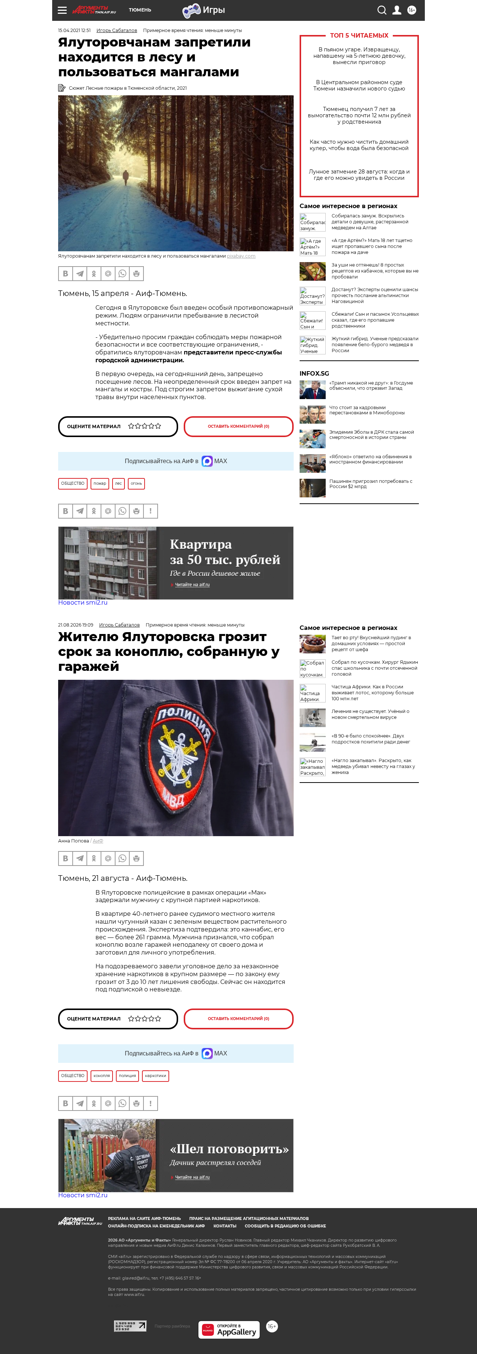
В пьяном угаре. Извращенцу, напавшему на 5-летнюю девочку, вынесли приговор (359, 56)
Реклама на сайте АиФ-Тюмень (144, 1218)
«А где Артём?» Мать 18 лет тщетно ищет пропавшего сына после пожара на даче (372, 246)
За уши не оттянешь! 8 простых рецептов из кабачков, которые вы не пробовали (375, 271)
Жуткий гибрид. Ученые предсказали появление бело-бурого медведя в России (375, 344)
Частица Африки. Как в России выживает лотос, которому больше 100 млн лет (373, 692)
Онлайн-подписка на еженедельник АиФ (156, 1226)
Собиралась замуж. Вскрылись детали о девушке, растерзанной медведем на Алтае (370, 221)
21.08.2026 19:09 (75, 625)
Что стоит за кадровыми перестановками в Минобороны (367, 410)
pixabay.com (241, 256)
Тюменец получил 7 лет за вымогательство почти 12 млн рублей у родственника (359, 115)
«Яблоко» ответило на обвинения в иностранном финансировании (370, 459)
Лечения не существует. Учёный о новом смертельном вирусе (371, 714)
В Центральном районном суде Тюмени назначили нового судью (359, 85)
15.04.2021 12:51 (74, 30)
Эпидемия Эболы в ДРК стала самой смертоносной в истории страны (371, 435)
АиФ (98, 841)
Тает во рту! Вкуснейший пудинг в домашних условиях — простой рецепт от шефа (371, 643)
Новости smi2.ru (83, 602)
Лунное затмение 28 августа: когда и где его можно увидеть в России (359, 175)
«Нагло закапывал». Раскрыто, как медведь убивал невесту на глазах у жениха (373, 766)
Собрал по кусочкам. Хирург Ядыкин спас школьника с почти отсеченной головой (375, 668)
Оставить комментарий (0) (238, 426)
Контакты (225, 1226)
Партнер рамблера (172, 1326)
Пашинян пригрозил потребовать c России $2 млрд (371, 484)
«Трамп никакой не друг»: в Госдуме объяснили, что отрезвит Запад (371, 385)
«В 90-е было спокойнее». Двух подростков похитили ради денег (371, 739)
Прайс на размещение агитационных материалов (249, 1218)
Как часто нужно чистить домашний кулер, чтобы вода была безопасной (359, 145)
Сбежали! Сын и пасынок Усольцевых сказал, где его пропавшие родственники (375, 320)
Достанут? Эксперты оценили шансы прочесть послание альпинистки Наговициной (375, 295)
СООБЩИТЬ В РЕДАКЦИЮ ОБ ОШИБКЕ (285, 1226)
